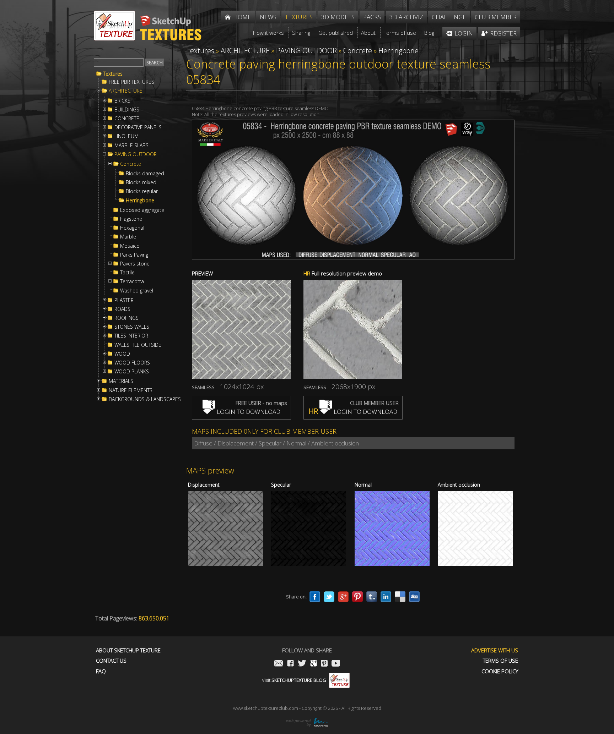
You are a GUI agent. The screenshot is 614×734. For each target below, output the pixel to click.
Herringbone (140, 200)
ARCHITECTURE (125, 91)
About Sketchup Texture (128, 650)
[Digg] (414, 596)
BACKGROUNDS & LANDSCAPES (145, 399)
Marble (128, 237)
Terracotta (132, 281)
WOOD (122, 354)
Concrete (130, 164)
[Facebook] (314, 596)
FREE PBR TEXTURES (131, 82)
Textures (113, 74)
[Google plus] (343, 596)
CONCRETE (126, 118)
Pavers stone (135, 264)
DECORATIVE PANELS (138, 127)
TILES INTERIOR (131, 336)
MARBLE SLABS (131, 145)
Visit (294, 680)
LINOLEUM (126, 136)
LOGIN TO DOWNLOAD (247, 411)
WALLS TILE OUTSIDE (137, 345)
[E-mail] (278, 664)
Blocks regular (142, 191)
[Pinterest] (357, 596)
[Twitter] (329, 596)
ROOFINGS (126, 318)
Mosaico (130, 246)
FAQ (101, 671)
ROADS (122, 309)
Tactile (127, 272)
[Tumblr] (371, 596)
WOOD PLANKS (131, 371)
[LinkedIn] (386, 596)
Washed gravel (136, 290)
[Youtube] (336, 664)
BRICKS (122, 101)
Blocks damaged (145, 173)
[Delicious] (400, 596)
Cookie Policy (499, 671)
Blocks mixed (141, 182)
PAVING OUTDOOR (135, 154)
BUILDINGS (126, 109)
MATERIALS (121, 381)
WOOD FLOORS (132, 363)
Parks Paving (134, 255)
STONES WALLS (131, 327)
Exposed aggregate (142, 210)
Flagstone (131, 219)
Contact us (111, 660)
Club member (496, 17)
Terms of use (500, 660)
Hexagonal (132, 228)
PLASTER (124, 300)
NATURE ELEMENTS (130, 390)
